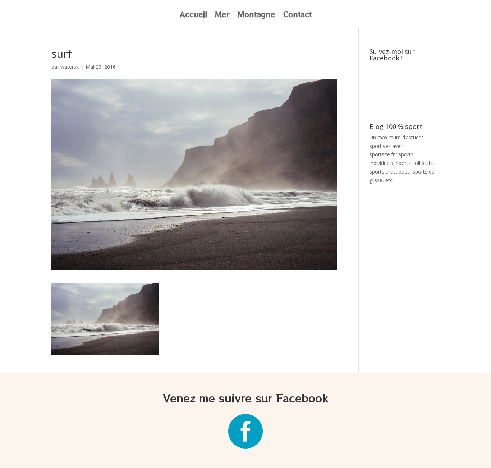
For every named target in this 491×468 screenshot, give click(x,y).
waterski (70, 66)
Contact (297, 15)
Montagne (256, 15)
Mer (222, 15)
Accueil (193, 15)
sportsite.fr (382, 154)
